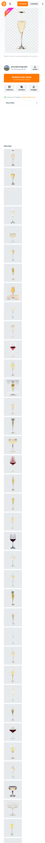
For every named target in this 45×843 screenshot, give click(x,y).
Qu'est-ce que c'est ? (29, 97)
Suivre (35, 69)
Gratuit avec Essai (21, 78)
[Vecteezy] (3, 3)
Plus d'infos (10, 103)
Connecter (34, 4)
